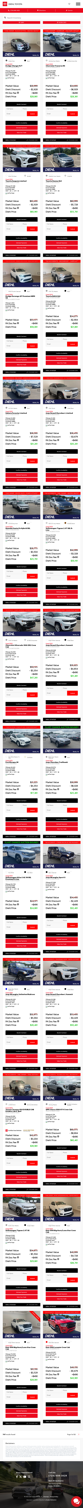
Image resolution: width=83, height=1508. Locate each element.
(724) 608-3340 (33, 140)
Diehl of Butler (11, 140)
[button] (39, 43)
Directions (42, 10)
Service (70, 10)
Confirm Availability (21, 123)
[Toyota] (5, 4)
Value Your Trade (21, 132)
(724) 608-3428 (15, 10)
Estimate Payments (21, 127)
